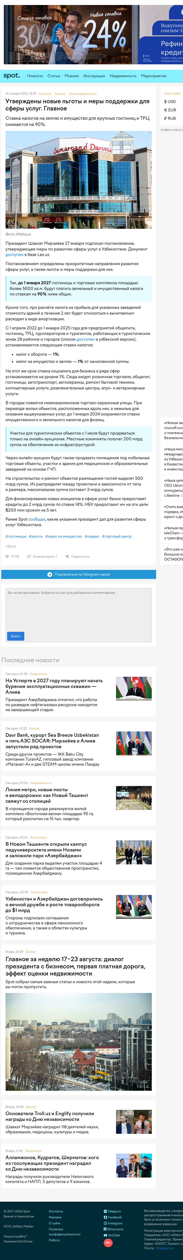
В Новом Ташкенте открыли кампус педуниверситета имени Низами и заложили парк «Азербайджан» (46, 849)
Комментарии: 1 (44, 557)
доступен (14, 254)
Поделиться (80, 557)
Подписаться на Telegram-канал (81, 574)
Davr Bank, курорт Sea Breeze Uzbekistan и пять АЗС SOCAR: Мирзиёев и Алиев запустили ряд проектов (52, 740)
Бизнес (34, 728)
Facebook (114, 1217)
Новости (35, 76)
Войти (15, 636)
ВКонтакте (115, 1229)
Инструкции (94, 76)
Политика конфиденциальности (64, 1231)
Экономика (38, 837)
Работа (54, 1240)
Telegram (114, 1211)
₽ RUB (170, 118)
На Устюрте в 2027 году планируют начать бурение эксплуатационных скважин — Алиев (54, 686)
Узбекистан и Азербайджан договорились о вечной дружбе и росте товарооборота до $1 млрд (54, 904)
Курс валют (172, 93)
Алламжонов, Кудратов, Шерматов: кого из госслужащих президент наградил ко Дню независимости (52, 1163)
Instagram (114, 1223)
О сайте (54, 1223)
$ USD (170, 101)
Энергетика (38, 674)
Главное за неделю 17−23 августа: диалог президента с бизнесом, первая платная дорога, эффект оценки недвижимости (75, 966)
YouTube (113, 1235)
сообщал (36, 519)
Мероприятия (153, 76)
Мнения (72, 76)
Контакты (56, 1211)
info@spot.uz (164, 1248)
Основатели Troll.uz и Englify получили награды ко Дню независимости (49, 1116)
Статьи (53, 76)
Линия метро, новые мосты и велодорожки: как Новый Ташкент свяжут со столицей (46, 795)
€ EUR (170, 110)
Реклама (55, 1217)
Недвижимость (123, 76)
